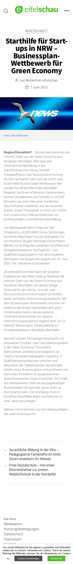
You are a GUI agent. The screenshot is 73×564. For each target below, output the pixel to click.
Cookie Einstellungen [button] (28, 558)
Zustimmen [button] (56, 558)
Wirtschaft (36, 31)
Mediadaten (13, 524)
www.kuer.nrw (26, 414)
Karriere (10, 519)
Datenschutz (13, 534)
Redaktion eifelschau (41, 80)
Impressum (12, 539)
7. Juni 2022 (39, 87)
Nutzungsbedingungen (21, 529)
